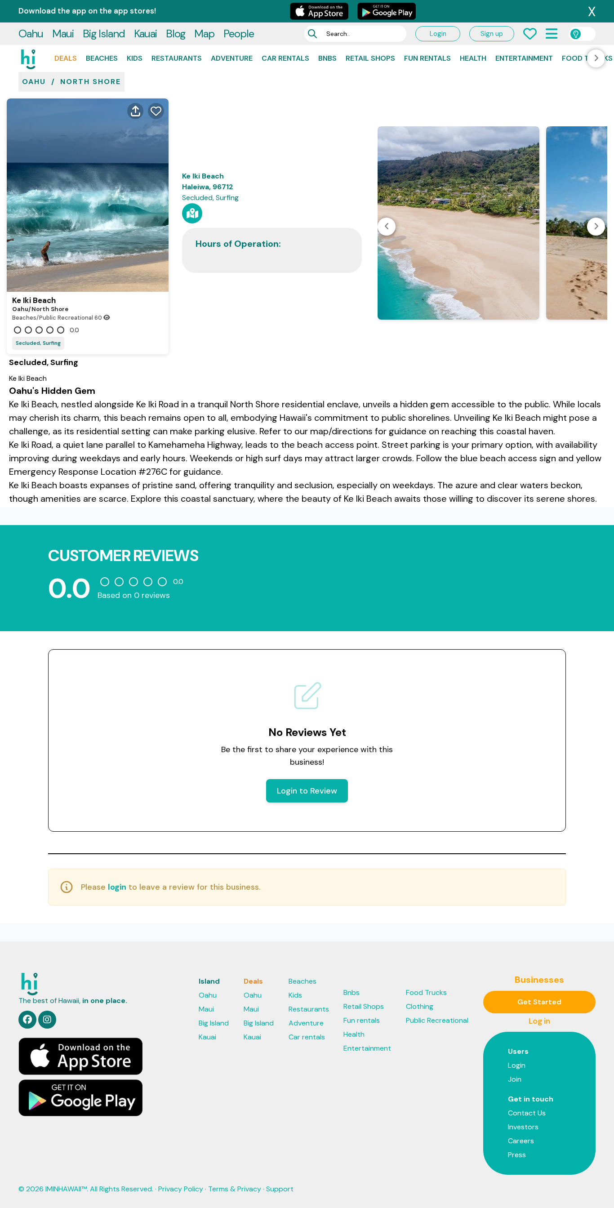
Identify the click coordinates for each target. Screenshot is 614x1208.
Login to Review (307, 790)
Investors (523, 1127)
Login (438, 33)
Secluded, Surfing (38, 343)
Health (473, 58)
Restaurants (176, 58)
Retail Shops (370, 58)
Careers (521, 1141)
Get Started (539, 1002)
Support (280, 1189)
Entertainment (524, 58)
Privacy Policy (180, 1189)
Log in (539, 1021)
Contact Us (527, 1113)
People (238, 33)
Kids (134, 58)
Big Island (104, 33)
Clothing (419, 1006)
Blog (175, 33)
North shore (90, 81)
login (117, 887)
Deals (65, 58)
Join (514, 1079)
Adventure (232, 58)
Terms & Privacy (234, 1189)
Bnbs (327, 58)
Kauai (145, 33)
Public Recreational (437, 1020)
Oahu (30, 33)
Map (204, 33)
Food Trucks (426, 992)
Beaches (102, 58)
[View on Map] (192, 213)
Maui (63, 33)
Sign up (492, 33)
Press (517, 1154)
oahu (34, 81)
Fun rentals (427, 58)
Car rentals (285, 58)
